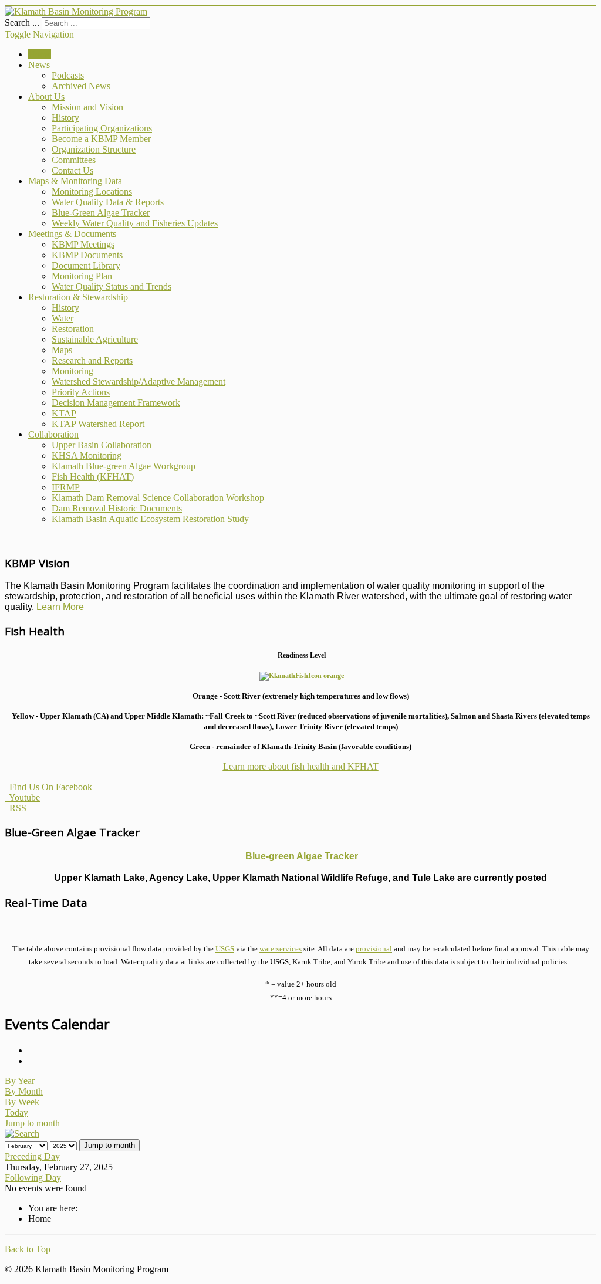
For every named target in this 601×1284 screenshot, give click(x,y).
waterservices (280, 948)
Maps (62, 350)
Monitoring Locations (92, 192)
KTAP (64, 413)
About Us (46, 96)
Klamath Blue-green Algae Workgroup (123, 466)
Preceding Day (32, 1156)
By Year (20, 1081)
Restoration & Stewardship (78, 297)
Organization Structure (94, 149)
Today (16, 1112)
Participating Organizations (102, 128)
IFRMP (66, 487)
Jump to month (32, 1123)
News (39, 65)
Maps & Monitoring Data (75, 181)
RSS (15, 808)
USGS (224, 948)
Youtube (22, 797)
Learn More (60, 607)
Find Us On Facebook (48, 787)
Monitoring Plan (82, 276)
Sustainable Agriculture (95, 339)
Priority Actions (81, 392)
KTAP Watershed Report (98, 424)
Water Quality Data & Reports (108, 202)
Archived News (81, 86)
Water (62, 318)
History (65, 118)
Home (39, 54)
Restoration (73, 329)
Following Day (33, 1178)
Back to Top (27, 1249)
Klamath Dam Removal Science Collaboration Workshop (158, 498)
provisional (374, 948)
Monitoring (72, 371)
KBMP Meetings (83, 244)
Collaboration (53, 434)
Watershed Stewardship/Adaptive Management (138, 382)
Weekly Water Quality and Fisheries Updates (135, 223)
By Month (24, 1091)
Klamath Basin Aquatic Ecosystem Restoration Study (150, 519)
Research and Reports (92, 360)
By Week (22, 1102)
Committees (74, 160)
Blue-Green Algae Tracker (101, 213)
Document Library (86, 265)
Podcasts (68, 75)
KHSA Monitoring (86, 455)
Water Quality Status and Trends (111, 287)
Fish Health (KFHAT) (93, 477)
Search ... (22, 23)
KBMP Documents (87, 255)
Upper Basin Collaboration (101, 445)
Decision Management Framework (116, 403)
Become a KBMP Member (101, 139)
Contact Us (72, 170)
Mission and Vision (87, 107)
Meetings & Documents (72, 234)
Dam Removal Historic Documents (117, 508)
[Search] (22, 1134)
